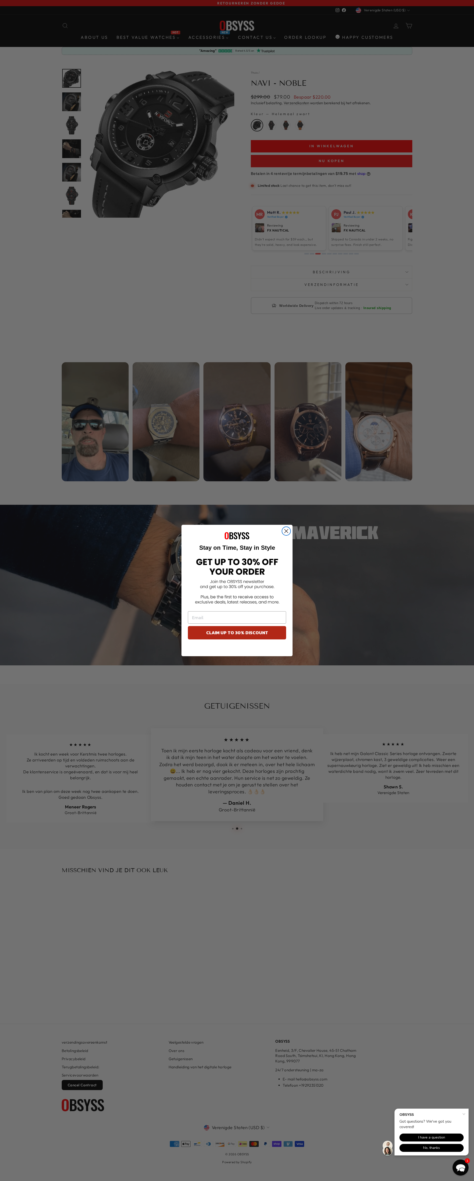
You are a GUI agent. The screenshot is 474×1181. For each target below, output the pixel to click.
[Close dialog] (286, 531)
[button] (461, 1168)
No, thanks (237, 649)
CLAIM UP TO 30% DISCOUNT (237, 632)
